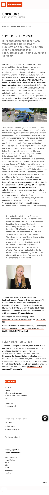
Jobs (6, 398)
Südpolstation (10, 460)
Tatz (6, 465)
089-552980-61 (26, 185)
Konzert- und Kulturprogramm (16, 419)
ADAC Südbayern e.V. (31, 88)
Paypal (17, 364)
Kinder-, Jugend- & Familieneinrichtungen (13, 451)
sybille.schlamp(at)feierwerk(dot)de (20, 187)
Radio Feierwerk (11, 426)
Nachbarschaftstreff (12, 430)
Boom (7, 468)
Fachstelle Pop (10, 422)
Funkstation (9, 470)
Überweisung (30, 364)
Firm (6, 433)
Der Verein (8, 388)
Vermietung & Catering (13, 437)
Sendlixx (8, 473)
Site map (44, 482)
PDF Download (21, 331)
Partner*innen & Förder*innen (16, 396)
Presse (7, 390)
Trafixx (7, 462)
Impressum (9, 403)
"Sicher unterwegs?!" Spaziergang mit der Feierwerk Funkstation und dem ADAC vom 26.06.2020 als (24, 328)
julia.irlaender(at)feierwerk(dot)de (16, 319)
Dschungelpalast (11, 457)
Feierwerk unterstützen (13, 393)
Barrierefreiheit (10, 406)
